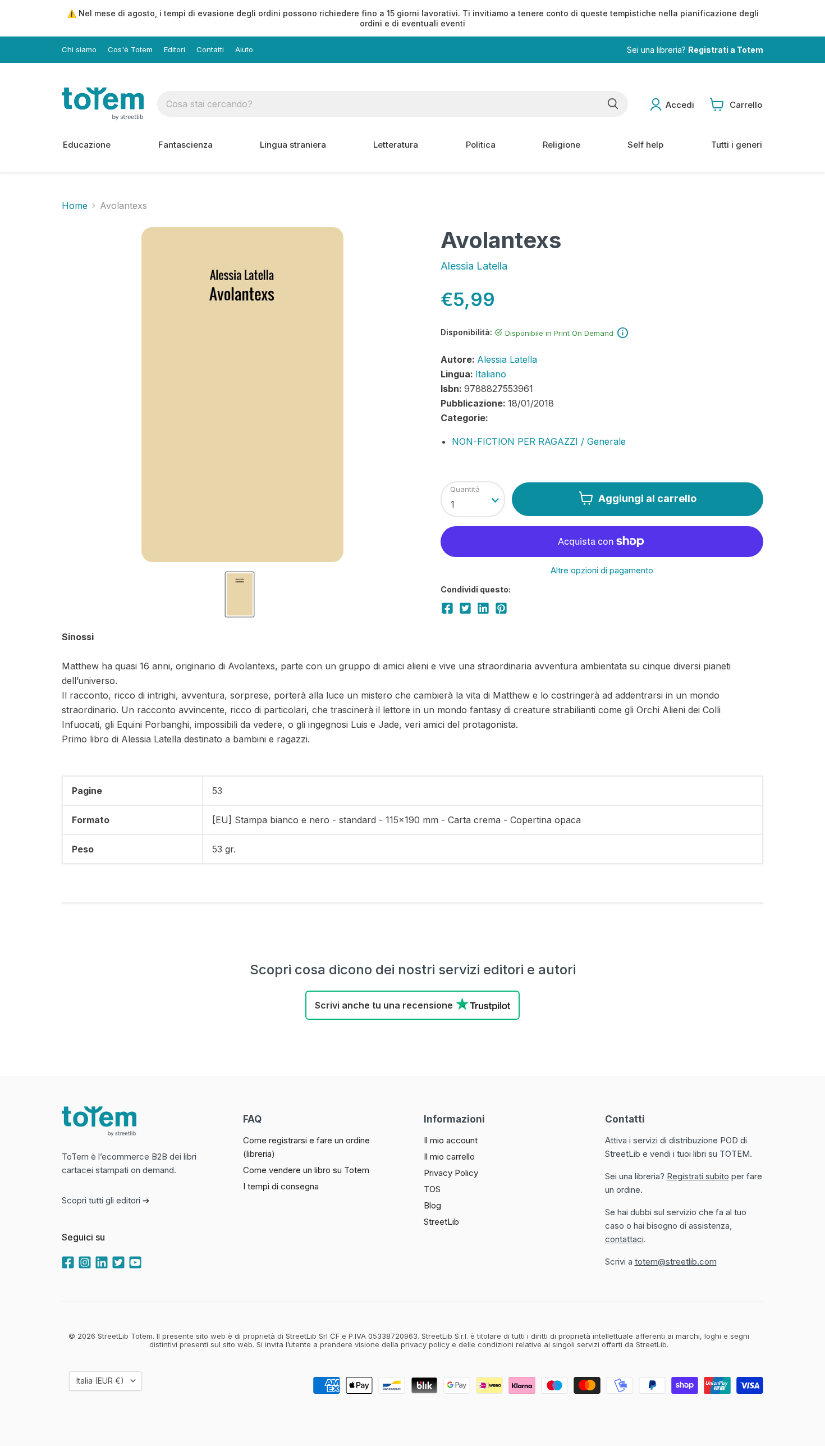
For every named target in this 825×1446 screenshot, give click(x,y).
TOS (432, 1189)
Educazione (87, 144)
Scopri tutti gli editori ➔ (106, 1200)
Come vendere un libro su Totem (306, 1170)
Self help (645, 144)
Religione (561, 144)
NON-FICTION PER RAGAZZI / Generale (539, 441)
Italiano (490, 374)
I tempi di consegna (281, 1186)
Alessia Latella (474, 266)
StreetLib (441, 1221)
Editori (174, 49)
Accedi (680, 104)
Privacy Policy (451, 1172)
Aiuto (244, 49)
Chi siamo (79, 49)
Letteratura (395, 144)
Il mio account (451, 1140)
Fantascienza (185, 144)
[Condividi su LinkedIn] (483, 608)
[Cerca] (613, 104)
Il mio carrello (449, 1156)
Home (75, 205)
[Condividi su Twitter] (465, 608)
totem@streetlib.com (676, 1261)
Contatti (210, 49)
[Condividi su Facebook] (447, 608)
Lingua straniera (293, 144)
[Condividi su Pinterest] (501, 608)
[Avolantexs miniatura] (240, 594)
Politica (481, 144)
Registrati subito (698, 1176)
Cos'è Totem (130, 49)
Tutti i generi (736, 144)
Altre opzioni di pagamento (602, 570)
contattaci (624, 1239)
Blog (432, 1205)
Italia (100, 1380)
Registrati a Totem (725, 49)
